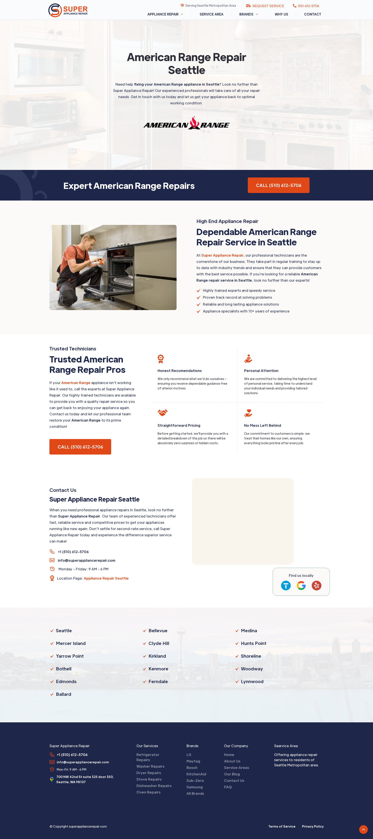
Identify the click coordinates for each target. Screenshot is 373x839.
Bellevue (158, 630)
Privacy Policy (313, 826)
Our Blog (232, 774)
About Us (232, 761)
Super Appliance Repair (222, 255)
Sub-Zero (195, 780)
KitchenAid (196, 774)
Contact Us (234, 780)
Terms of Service (282, 826)
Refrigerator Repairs (147, 757)
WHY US (281, 14)
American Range (75, 382)
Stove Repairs (149, 779)
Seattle (64, 630)
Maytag (193, 761)
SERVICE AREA (211, 14)
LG (188, 754)
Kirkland (157, 656)
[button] (165, 14)
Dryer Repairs (148, 772)
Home (229, 754)
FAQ (228, 787)
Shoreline (251, 656)
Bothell (63, 668)
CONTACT (312, 14)
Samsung (194, 787)
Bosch (192, 767)
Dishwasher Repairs (154, 785)
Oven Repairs (148, 792)
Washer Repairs (150, 766)
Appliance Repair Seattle (106, 578)
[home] (73, 10)
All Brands (195, 793)
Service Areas (236, 767)
